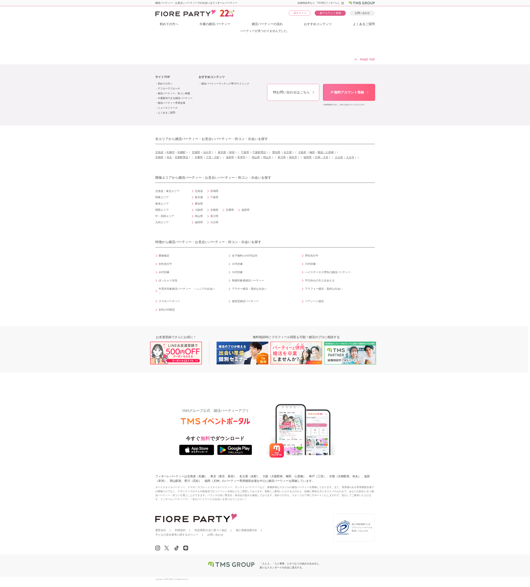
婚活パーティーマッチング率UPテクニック (225, 83)
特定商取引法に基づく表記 (211, 530)
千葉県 (245, 152)
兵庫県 (199, 157)
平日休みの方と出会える (320, 280)
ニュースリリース (168, 107)
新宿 (232, 152)
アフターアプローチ (169, 88)
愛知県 (276, 152)
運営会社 (160, 530)
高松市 (293, 157)
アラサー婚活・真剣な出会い (249, 288)
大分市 (350, 157)
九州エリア (162, 222)
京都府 (159, 157)
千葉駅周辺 (259, 152)
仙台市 (207, 152)
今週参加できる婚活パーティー (175, 98)
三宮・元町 (212, 157)
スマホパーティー (169, 301)
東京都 (222, 152)
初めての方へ (169, 24)
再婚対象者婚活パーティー (248, 280)
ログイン (300, 13)
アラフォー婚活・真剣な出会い (324, 288)
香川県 (282, 157)
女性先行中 (165, 264)
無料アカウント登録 (347, 92)
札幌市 (171, 152)
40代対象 (164, 272)
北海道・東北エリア (167, 191)
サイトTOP (162, 76)
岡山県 (256, 157)
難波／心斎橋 (326, 152)
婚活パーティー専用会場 (171, 102)
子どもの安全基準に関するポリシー (176, 534)
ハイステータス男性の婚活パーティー (328, 272)
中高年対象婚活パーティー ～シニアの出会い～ (187, 290)
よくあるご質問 (364, 24)
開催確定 (164, 255)
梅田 (312, 152)
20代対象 (237, 264)
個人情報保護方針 (246, 530)
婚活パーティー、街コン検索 (174, 93)
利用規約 (180, 530)
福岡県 (308, 157)
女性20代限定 (167, 309)
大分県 (339, 157)
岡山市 (267, 157)
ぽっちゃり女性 (168, 280)
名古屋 (288, 152)
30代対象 (310, 264)
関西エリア (162, 210)
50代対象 (237, 272)
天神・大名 (321, 157)
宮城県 (196, 152)
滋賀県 (230, 157)
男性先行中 (311, 255)
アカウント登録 (330, 13)
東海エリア (162, 203)
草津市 (241, 157)
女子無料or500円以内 (244, 255)
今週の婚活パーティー (214, 24)
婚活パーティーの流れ (267, 24)
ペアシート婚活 (314, 301)
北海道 (159, 152)
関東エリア (162, 197)
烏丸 (169, 157)
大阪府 (302, 152)
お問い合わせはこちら (291, 92)
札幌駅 (181, 152)
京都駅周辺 (181, 157)
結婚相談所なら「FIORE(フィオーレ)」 (321, 2)
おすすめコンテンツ (318, 24)
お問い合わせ (362, 13)
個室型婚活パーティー (245, 301)
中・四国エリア (164, 216)
